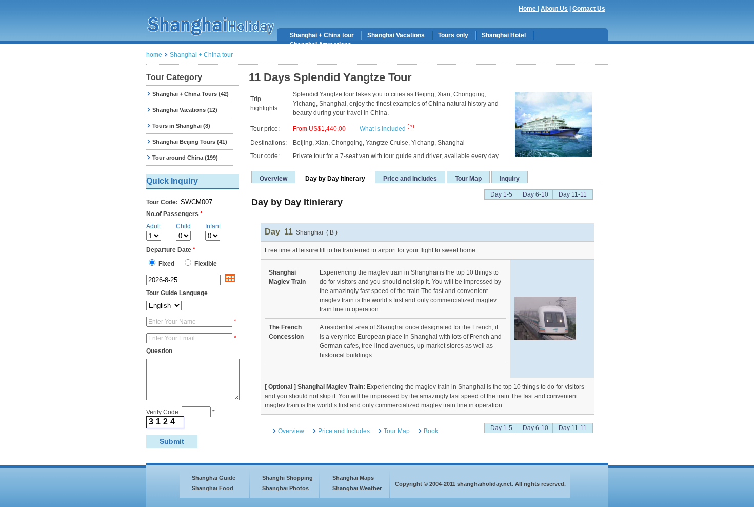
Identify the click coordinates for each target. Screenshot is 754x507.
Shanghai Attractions (320, 44)
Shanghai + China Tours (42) (190, 94)
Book (431, 431)
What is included (383, 128)
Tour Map (468, 178)
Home (528, 8)
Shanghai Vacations (396, 35)
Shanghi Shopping (287, 478)
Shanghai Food (212, 488)
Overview (273, 178)
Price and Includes (410, 178)
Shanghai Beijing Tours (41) (189, 142)
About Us (554, 8)
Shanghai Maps (353, 478)
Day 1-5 (501, 194)
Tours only (453, 35)
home (154, 55)
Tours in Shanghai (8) (180, 126)
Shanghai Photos (285, 488)
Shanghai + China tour (322, 35)
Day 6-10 (535, 194)
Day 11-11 (573, 194)
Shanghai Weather (357, 488)
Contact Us (588, 8)
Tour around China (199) (184, 157)
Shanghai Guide (213, 478)
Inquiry (510, 178)
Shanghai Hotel (504, 35)
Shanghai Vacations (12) (184, 110)
